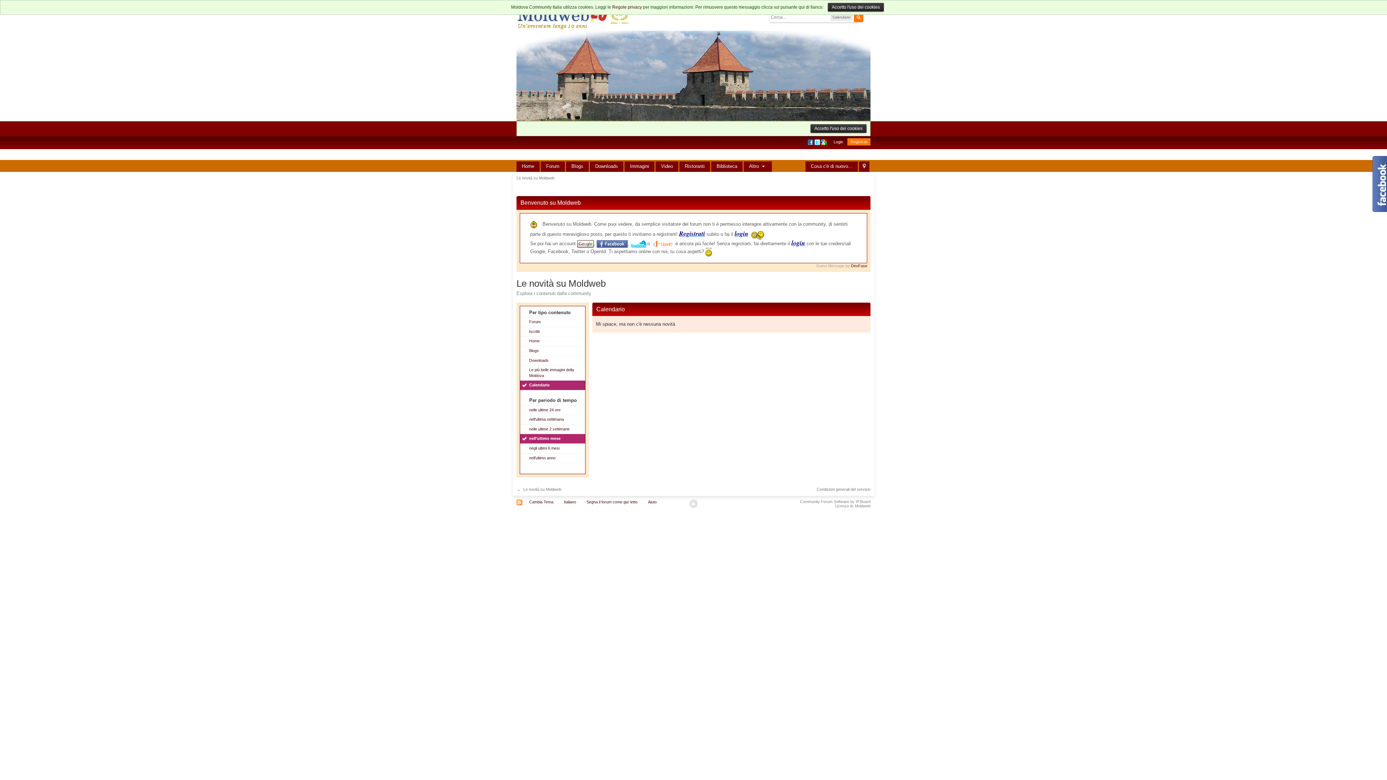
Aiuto (652, 502)
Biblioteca (727, 166)
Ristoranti (695, 166)
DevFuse (859, 266)
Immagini (639, 166)
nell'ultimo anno (542, 458)
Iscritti (534, 331)
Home (528, 166)
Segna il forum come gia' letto (612, 502)
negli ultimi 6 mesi (544, 448)
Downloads (606, 166)
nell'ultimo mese (545, 438)
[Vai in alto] (693, 503)
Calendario (539, 385)
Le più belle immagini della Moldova (551, 373)
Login (838, 142)
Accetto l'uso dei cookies (856, 7)
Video (667, 166)
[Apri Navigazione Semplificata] (864, 166)
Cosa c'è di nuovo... (831, 166)
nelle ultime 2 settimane (549, 429)
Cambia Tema (541, 502)
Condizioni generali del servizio (843, 489)
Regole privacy (627, 7)
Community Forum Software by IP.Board (835, 501)
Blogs (577, 166)
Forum (552, 166)
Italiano (570, 502)
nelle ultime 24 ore (545, 410)
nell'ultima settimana (546, 419)
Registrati (859, 142)
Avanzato (867, 17)
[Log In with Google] (824, 142)
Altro (754, 166)
